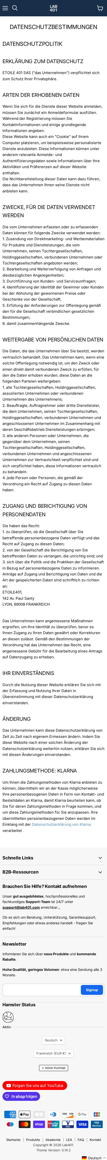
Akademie (53, 1140)
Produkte (33, 1140)
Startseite (13, 1140)
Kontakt (95, 1140)
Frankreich (51, 1053)
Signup (92, 990)
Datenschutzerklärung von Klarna (61, 824)
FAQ (81, 1140)
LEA (69, 1140)
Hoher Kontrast (53, 1068)
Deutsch (51, 1040)
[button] (94, 1158)
